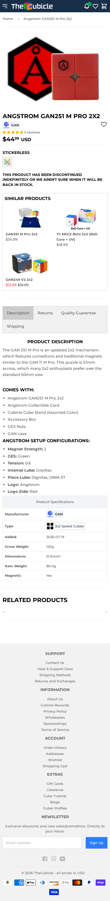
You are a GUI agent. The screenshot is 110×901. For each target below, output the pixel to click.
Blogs (55, 802)
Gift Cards (55, 784)
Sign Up (96, 843)
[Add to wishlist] (103, 124)
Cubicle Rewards (55, 705)
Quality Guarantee (78, 312)
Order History (55, 748)
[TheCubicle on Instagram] (53, 860)
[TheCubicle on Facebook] (45, 860)
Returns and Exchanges (55, 681)
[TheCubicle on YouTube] (62, 860)
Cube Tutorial (55, 796)
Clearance (55, 790)
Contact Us (55, 663)
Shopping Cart (55, 766)
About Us (55, 699)
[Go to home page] (32, 6)
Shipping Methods (55, 675)
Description (18, 312)
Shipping (15, 326)
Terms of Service (55, 730)
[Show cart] (104, 6)
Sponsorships (55, 723)
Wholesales (55, 717)
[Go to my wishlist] (95, 6)
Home (8, 19)
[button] (13, 132)
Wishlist (55, 760)
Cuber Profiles (55, 808)
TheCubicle (43, 873)
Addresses (55, 754)
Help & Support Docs (55, 669)
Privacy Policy (55, 711)
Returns (45, 312)
